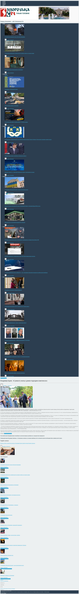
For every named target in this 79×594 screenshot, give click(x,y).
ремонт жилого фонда (8, 433)
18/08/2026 (12, 108)
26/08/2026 (5, 577)
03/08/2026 (12, 243)
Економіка (4, 568)
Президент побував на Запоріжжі (7, 575)
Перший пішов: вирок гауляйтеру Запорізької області (15, 156)
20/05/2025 (12, 359)
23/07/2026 (12, 259)
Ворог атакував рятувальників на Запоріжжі (14, 69)
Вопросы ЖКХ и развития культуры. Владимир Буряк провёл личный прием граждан (17, 443)
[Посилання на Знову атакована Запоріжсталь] (2, 553)
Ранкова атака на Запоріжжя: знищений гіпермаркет (11, 525)
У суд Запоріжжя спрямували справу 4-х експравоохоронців (17, 356)
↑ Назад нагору (3, 593)
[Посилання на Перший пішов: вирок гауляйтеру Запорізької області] (14, 153)
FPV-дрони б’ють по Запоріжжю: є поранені (9, 505)
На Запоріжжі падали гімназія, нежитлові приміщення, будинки (13, 545)
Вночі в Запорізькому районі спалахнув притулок (15, 373)
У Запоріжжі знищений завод (6, 515)
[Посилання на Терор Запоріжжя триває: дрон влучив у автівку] (2, 533)
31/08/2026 (12, 40)
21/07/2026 (12, 275)
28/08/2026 (5, 507)
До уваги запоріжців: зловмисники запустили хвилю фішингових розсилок (20, 256)
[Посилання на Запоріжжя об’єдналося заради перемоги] (14, 287)
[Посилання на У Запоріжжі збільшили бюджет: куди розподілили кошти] (14, 187)
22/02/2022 (12, 309)
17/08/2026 (12, 125)
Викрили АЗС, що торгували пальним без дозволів (15, 222)
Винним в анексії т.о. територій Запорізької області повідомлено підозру (19, 172)
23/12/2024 (12, 142)
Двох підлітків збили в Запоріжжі (11, 105)
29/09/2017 (8, 446)
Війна (1, 468)
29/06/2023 (12, 159)
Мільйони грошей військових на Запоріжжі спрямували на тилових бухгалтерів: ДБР (22, 240)
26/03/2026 (12, 209)
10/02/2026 (12, 225)
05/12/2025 (12, 343)
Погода (1, 579)
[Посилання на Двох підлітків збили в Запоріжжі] (14, 103)
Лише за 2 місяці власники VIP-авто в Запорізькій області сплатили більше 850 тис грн (22, 206)
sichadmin (8, 293)
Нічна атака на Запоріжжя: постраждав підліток (10, 495)
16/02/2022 (12, 326)
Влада (3, 578)
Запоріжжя (2, 378)
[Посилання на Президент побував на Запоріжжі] (2, 573)
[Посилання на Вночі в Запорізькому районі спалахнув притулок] (14, 370)
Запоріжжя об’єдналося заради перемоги (13, 290)
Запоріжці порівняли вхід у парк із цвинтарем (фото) (15, 322)
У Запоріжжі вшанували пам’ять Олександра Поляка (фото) (17, 306)
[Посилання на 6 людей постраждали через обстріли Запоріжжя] (14, 34)
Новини (5, 378)
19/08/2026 (12, 92)
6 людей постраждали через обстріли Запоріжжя (15, 37)
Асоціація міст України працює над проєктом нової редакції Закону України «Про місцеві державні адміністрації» (28, 139)
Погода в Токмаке (11, 588)
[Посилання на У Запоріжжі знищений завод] (2, 512)
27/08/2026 (12, 192)
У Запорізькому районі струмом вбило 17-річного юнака (16, 122)
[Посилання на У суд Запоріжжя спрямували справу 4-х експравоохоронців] (14, 354)
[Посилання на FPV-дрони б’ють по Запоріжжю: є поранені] (2, 502)
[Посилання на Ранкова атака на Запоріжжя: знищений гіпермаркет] (2, 522)
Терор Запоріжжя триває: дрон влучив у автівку (10, 535)
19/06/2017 (10, 385)
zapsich (8, 40)
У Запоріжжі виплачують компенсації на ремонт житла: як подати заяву (19, 53)
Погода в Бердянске (4, 588)
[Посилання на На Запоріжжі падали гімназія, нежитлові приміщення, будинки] (2, 543)
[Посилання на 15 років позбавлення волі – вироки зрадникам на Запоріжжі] (14, 338)
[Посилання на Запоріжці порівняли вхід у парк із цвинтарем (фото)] (14, 320)
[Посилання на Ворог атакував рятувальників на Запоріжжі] (14, 67)
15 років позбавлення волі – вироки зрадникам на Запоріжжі (17, 340)
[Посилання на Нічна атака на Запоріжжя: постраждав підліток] (2, 492)
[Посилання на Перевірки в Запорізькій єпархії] (14, 87)
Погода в (4, 580)
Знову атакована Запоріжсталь (6, 555)
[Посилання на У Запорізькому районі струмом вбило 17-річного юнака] (14, 119)
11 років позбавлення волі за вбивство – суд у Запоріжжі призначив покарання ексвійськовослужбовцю (26, 272)
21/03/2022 (12, 293)
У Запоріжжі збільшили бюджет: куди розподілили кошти (16, 189)
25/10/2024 (12, 376)
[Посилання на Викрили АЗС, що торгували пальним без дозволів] (14, 220)
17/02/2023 (12, 175)
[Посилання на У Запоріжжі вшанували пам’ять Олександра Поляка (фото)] (14, 304)
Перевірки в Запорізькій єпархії (11, 89)
